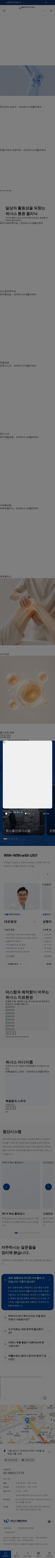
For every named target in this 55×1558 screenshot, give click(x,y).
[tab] (25, 813)
